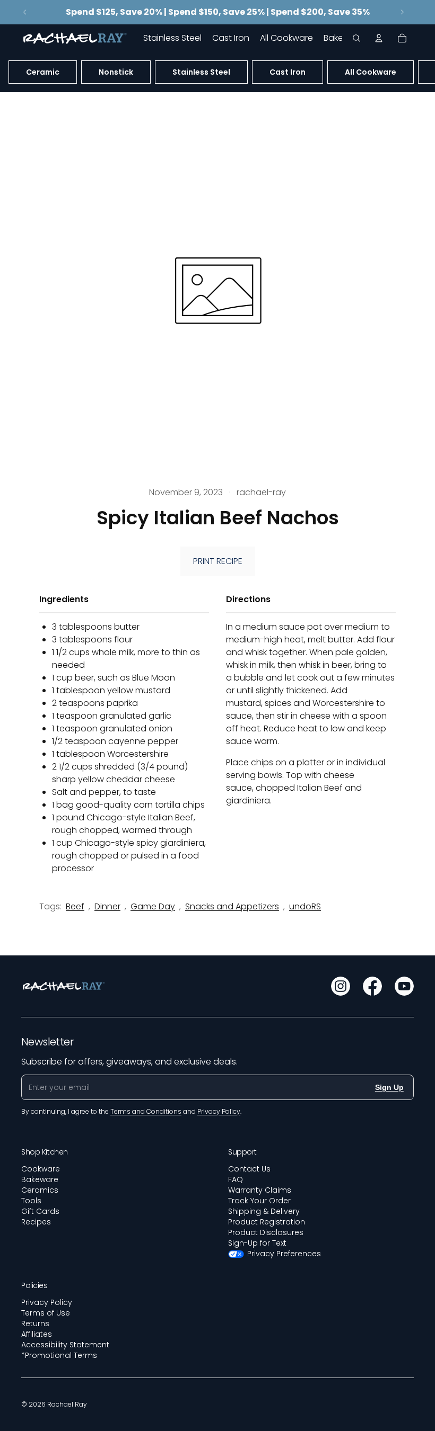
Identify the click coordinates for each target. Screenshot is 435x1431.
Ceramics (39, 1190)
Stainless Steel (201, 72)
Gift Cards (40, 1211)
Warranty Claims (259, 1190)
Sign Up (389, 1087)
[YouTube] (404, 986)
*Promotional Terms (59, 1355)
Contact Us (249, 1169)
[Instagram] (340, 986)
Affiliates (36, 1334)
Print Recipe (217, 561)
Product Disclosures (265, 1232)
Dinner (107, 906)
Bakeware (39, 1179)
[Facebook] (372, 986)
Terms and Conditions (145, 1111)
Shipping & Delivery (264, 1211)
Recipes (36, 1222)
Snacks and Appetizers (232, 906)
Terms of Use (45, 1313)
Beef (75, 906)
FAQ (235, 1179)
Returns (35, 1323)
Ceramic (42, 72)
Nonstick (116, 72)
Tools (31, 1200)
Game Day (152, 906)
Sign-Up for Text (257, 1243)
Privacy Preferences (284, 1253)
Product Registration (266, 1222)
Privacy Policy (46, 1302)
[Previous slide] (25, 12)
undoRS (305, 906)
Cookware (40, 1169)
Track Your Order (259, 1200)
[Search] (356, 38)
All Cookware (370, 72)
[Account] (378, 38)
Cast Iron (287, 72)
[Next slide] (402, 12)
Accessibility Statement (65, 1344)
